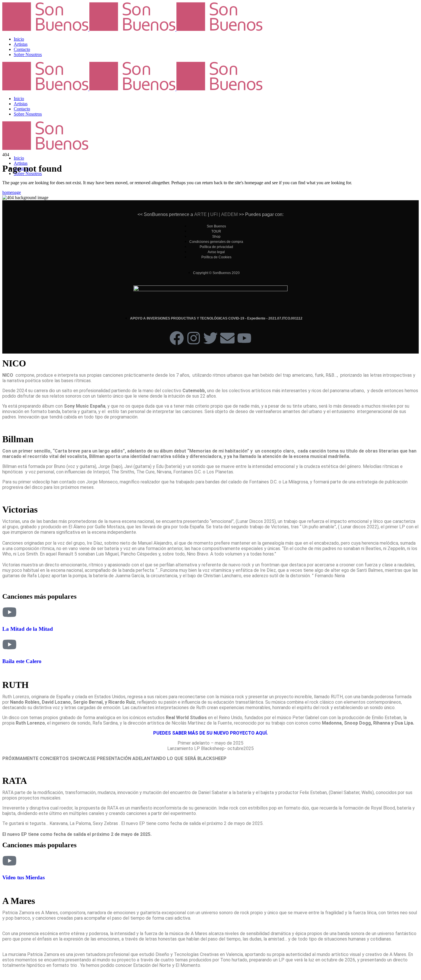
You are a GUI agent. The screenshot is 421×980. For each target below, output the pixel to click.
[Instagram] (193, 338)
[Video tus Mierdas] (9, 861)
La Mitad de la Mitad (27, 629)
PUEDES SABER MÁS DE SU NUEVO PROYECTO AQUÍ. (210, 733)
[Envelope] (227, 338)
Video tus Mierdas (23, 877)
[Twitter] (210, 338)
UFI (213, 214)
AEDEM (229, 214)
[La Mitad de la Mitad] (9, 612)
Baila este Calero (22, 661)
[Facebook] (177, 338)
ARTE (200, 214)
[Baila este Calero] (9, 644)
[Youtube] (244, 338)
